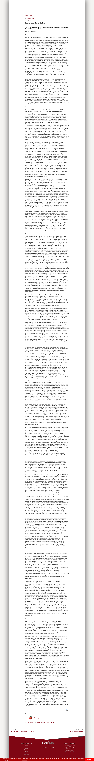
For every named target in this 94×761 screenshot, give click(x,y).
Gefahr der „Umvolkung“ (76, 731)
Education (26, 748)
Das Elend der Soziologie (69, 751)
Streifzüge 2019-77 (31, 18)
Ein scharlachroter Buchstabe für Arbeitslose (22, 731)
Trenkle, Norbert (28, 15)
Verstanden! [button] (89, 759)
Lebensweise (29, 17)
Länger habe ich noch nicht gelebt (70, 746)
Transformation (26, 754)
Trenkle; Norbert (51, 722)
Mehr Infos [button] (24, 760)
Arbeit (26, 745)
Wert (26, 755)
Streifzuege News (26, 752)
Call (26, 746)
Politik (26, 751)
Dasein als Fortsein (69, 750)
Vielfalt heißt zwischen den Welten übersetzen (69, 748)
